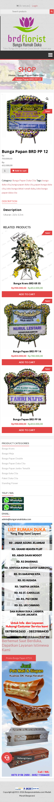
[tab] (9, 201)
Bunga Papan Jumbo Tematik (16, 468)
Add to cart (20, 170)
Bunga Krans (8, 448)
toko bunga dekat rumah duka (20, 188)
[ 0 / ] (24, 5)
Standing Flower (10, 483)
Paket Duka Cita (10, 478)
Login (35, 5)
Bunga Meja (8, 453)
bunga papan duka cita (22, 184)
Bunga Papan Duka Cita (30, 75)
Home (12, 75)
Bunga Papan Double (12, 458)
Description (9, 201)
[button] (7, 758)
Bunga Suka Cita (10, 473)
